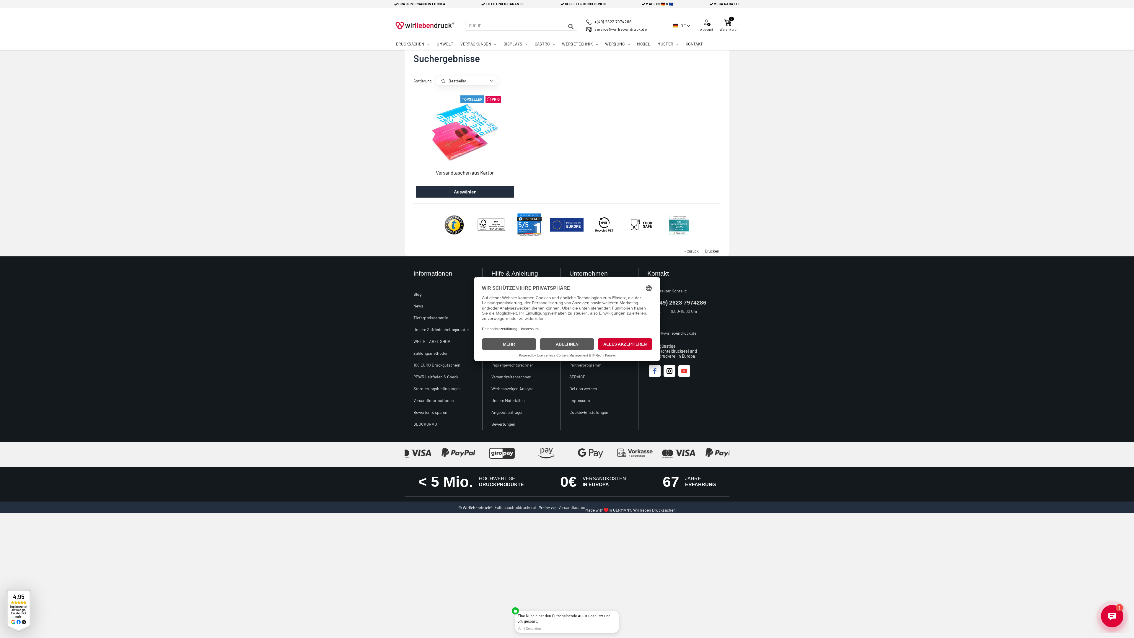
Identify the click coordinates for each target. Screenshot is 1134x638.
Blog (417, 294)
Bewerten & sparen (430, 412)
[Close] (617, 612)
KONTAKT (694, 43)
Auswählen (465, 191)
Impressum (579, 400)
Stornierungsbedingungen (437, 388)
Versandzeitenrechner (511, 376)
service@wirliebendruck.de (671, 333)
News (418, 305)
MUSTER (665, 43)
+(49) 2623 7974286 (680, 303)
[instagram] (669, 371)
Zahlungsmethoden (431, 353)
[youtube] (684, 371)
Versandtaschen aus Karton (465, 172)
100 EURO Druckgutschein (436, 364)
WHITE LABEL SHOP (431, 341)
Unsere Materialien (508, 400)
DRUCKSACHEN (410, 43)
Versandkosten (571, 507)
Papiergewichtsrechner (512, 364)
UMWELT (445, 43)
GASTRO (542, 43)
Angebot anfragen (507, 412)
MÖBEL (643, 43)
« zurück (691, 250)
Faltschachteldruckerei (515, 507)
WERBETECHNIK (577, 43)
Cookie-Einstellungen (588, 412)
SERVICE (577, 376)
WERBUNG (615, 43)
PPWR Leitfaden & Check (435, 376)
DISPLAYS (513, 43)
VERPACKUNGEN (475, 43)
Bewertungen (503, 424)
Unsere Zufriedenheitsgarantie (441, 329)
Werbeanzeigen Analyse (512, 388)
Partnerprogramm (585, 364)
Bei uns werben (583, 388)
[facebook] (655, 371)
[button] (681, 25)
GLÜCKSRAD (425, 424)
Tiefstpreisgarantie (430, 317)
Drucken (712, 250)
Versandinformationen (433, 400)
